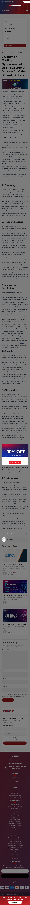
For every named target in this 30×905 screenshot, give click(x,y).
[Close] (26, 446)
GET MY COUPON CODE (14, 462)
